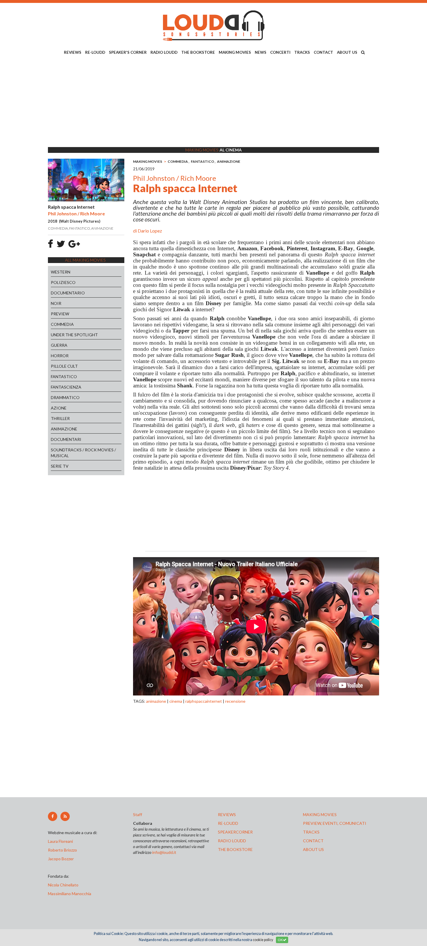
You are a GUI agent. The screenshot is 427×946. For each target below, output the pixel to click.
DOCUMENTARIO (68, 292)
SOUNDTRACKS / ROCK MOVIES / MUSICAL (83, 452)
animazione (156, 701)
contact (313, 840)
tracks (311, 831)
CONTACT (323, 52)
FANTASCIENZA (66, 387)
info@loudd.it (164, 852)
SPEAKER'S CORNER (128, 52)
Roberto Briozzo (62, 849)
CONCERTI (280, 52)
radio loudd (232, 840)
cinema (175, 701)
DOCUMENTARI (66, 439)
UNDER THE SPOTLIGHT (74, 334)
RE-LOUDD (95, 52)
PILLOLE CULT (64, 366)
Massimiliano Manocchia (69, 893)
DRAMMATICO (65, 397)
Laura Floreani (61, 841)
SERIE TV (60, 466)
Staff (137, 814)
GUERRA (59, 345)
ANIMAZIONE (64, 428)
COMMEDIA (62, 324)
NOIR (56, 303)
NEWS (260, 52)
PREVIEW (60, 313)
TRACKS (302, 52)
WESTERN (60, 271)
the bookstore (235, 849)
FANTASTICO (64, 376)
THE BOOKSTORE (198, 52)
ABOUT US (347, 52)
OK (280, 940)
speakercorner (235, 831)
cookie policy (263, 940)
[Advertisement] (213, 102)
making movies (320, 814)
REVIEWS (72, 52)
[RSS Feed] (65, 816)
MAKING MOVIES (235, 52)
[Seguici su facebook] (52, 816)
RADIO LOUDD (163, 52)
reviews (227, 814)
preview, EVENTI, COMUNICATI (334, 823)
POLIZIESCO (63, 282)
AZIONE (59, 407)
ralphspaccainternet (203, 701)
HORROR (60, 355)
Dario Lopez (150, 230)
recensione (235, 701)
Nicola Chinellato (63, 884)
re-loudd (228, 823)
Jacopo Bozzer (61, 858)
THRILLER (60, 418)
